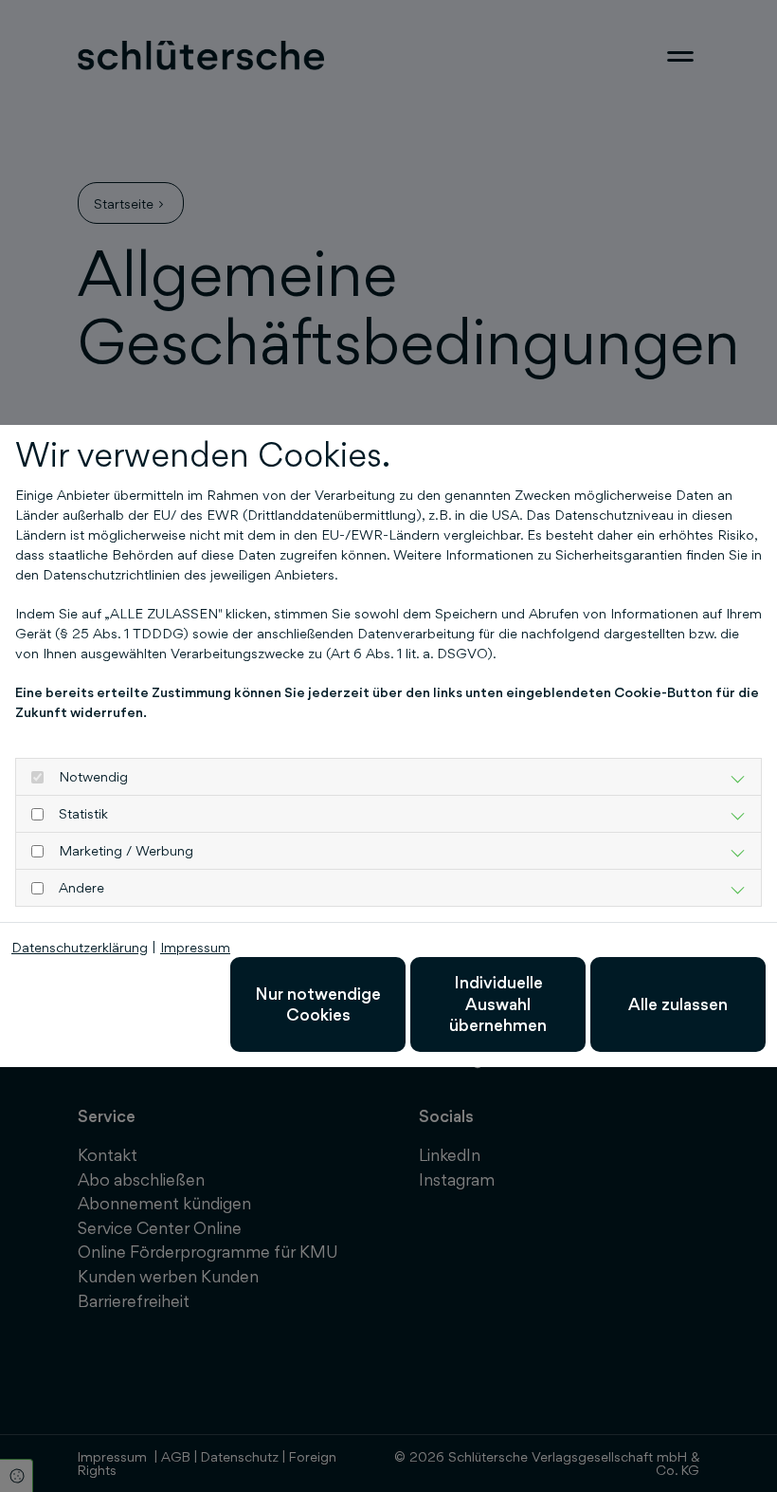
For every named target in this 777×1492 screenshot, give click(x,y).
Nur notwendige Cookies (318, 1004)
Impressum (195, 947)
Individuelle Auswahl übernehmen (498, 1003)
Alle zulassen (678, 1004)
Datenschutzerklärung (79, 947)
